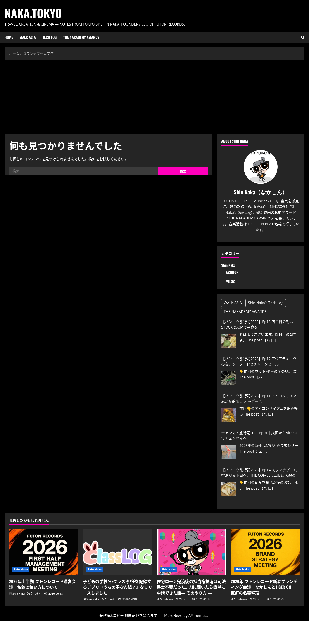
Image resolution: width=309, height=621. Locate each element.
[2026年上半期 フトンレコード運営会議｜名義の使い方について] (43, 552)
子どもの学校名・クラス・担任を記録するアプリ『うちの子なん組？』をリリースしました (117, 586)
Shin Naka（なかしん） (26, 593)
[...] (273, 340)
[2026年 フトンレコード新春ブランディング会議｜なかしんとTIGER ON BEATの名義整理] (265, 552)
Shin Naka (228, 265)
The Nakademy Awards (81, 37)
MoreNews (173, 615)
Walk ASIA (28, 37)
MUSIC (230, 281)
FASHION (232, 272)
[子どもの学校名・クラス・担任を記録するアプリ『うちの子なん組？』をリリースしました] (117, 552)
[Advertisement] (154, 95)
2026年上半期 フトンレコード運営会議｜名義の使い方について (42, 584)
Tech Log (50, 37)
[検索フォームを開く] (302, 37)
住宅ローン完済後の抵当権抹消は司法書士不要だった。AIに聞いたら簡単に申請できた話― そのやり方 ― (191, 586)
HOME (9, 37)
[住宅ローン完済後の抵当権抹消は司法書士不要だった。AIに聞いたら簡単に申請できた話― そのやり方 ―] (191, 552)
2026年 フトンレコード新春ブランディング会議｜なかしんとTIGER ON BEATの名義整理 (264, 586)
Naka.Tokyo (33, 13)
